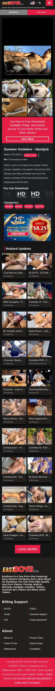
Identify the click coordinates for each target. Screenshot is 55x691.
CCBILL (33, 608)
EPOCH (7, 608)
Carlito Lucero (30, 155)
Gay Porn (39, 206)
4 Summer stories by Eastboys (18, 360)
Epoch (32, 674)
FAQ (6, 620)
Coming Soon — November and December (24, 448)
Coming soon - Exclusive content (20, 477)
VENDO (49, 674)
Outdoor (29, 206)
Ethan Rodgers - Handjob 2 (16, 535)
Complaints (35, 649)
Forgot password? (38, 620)
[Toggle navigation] (49, 3)
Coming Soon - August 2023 (17, 506)
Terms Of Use (10, 643)
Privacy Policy (36, 638)
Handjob (9, 206)
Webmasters (10, 649)
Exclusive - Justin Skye (14, 389)
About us (8, 638)
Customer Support (38, 614)
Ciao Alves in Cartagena (15, 273)
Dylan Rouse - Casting (40, 331)
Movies (18, 206)
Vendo (7, 614)
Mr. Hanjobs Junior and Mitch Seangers (22, 331)
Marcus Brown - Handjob (15, 419)
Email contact (36, 643)
